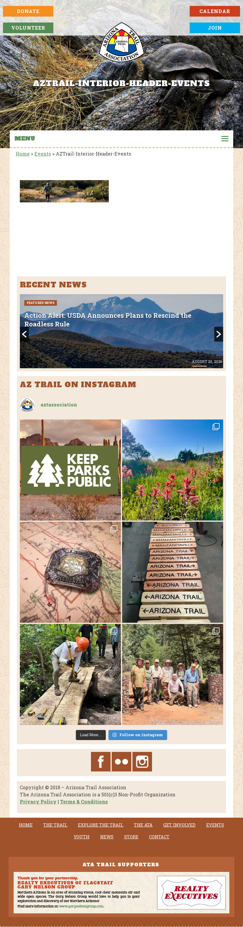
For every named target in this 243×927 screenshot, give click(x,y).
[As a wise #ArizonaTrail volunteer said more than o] (172, 674)
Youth (81, 837)
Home (26, 825)
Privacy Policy (38, 801)
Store (131, 837)
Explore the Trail (100, 825)
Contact (159, 837)
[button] (24, 334)
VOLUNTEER (28, 28)
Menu (25, 138)
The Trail (55, 825)
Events (215, 825)
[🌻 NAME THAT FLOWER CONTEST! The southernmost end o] (172, 470)
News (106, 837)
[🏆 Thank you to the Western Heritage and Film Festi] (70, 572)
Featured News (41, 303)
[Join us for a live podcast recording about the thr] (70, 470)
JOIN (215, 28)
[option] (121, 331)
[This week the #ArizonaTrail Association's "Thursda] (70, 674)
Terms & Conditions (84, 801)
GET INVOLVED (179, 825)
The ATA (143, 825)
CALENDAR (214, 11)
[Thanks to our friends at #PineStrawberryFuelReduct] (172, 572)
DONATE (28, 11)
